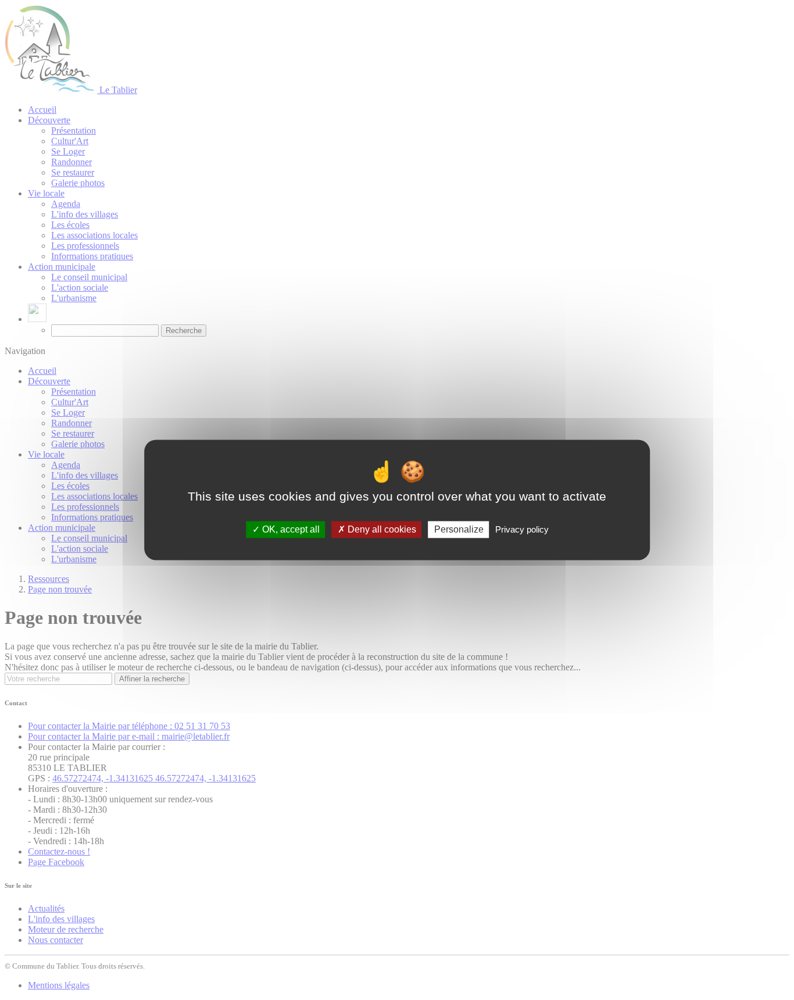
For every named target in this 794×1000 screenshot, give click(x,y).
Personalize (459, 529)
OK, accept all (290, 529)
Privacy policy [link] (522, 529)
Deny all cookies (380, 529)
